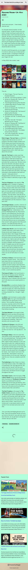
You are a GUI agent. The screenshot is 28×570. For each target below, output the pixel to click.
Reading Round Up (14, 423)
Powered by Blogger (14, 565)
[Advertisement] (14, 458)
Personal (5, 423)
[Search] (26, 2)
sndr (17, 567)
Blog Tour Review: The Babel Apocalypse (11, 520)
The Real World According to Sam (13, 2)
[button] (3, 20)
